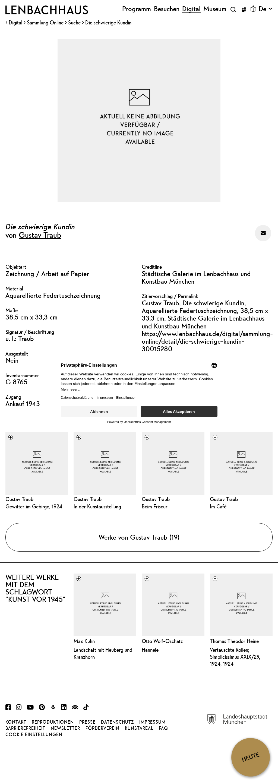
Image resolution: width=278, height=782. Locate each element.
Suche (74, 22)
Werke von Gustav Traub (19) (139, 537)
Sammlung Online (45, 22)
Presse (87, 722)
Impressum (152, 722)
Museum (214, 8)
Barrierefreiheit (25, 728)
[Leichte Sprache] (253, 8)
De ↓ (266, 8)
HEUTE (250, 757)
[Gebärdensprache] (244, 9)
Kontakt (15, 722)
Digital (15, 22)
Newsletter (65, 728)
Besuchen (166, 8)
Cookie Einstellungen (33, 734)
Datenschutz (117, 722)
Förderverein (102, 728)
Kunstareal (139, 728)
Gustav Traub (40, 234)
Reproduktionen (53, 722)
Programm (136, 8)
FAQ (163, 728)
